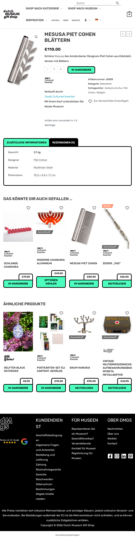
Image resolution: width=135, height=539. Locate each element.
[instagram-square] (117, 456)
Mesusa (59, 56)
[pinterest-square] (131, 456)
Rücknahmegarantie (48, 469)
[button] (60, 8)
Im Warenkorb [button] (18, 283)
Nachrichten (115, 428)
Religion (101, 92)
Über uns (113, 433)
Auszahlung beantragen (67, 535)
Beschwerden (44, 479)
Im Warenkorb (81, 69)
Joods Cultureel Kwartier (59, 96)
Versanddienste (81, 443)
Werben (112, 438)
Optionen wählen (51, 282)
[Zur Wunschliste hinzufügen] (28, 208)
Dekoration (106, 83)
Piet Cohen (40, 160)
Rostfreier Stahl (43, 167)
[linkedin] (124, 456)
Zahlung (41, 464)
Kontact (112, 443)
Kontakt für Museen (84, 448)
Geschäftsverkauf (83, 438)
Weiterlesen (117, 283)
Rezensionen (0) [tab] (63, 142)
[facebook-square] (111, 456)
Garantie (41, 474)
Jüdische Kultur (113, 88)
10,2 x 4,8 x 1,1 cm (44, 175)
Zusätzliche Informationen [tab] (26, 142)
